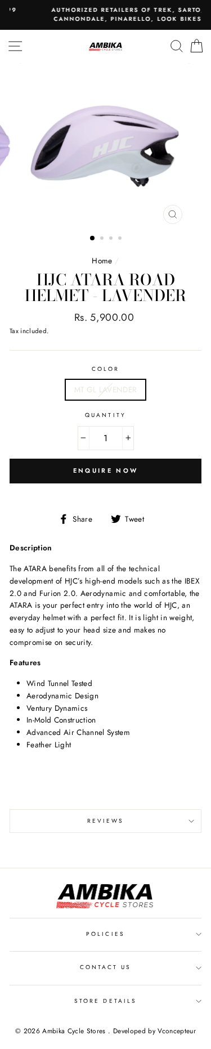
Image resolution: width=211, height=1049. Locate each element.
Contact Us (106, 967)
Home (102, 260)
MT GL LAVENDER (105, 389)
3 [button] (112, 239)
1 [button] (93, 238)
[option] (105, 146)
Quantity (105, 415)
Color (105, 369)
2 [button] (103, 239)
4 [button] (121, 239)
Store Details (105, 1001)
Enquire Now (105, 470)
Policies (105, 934)
